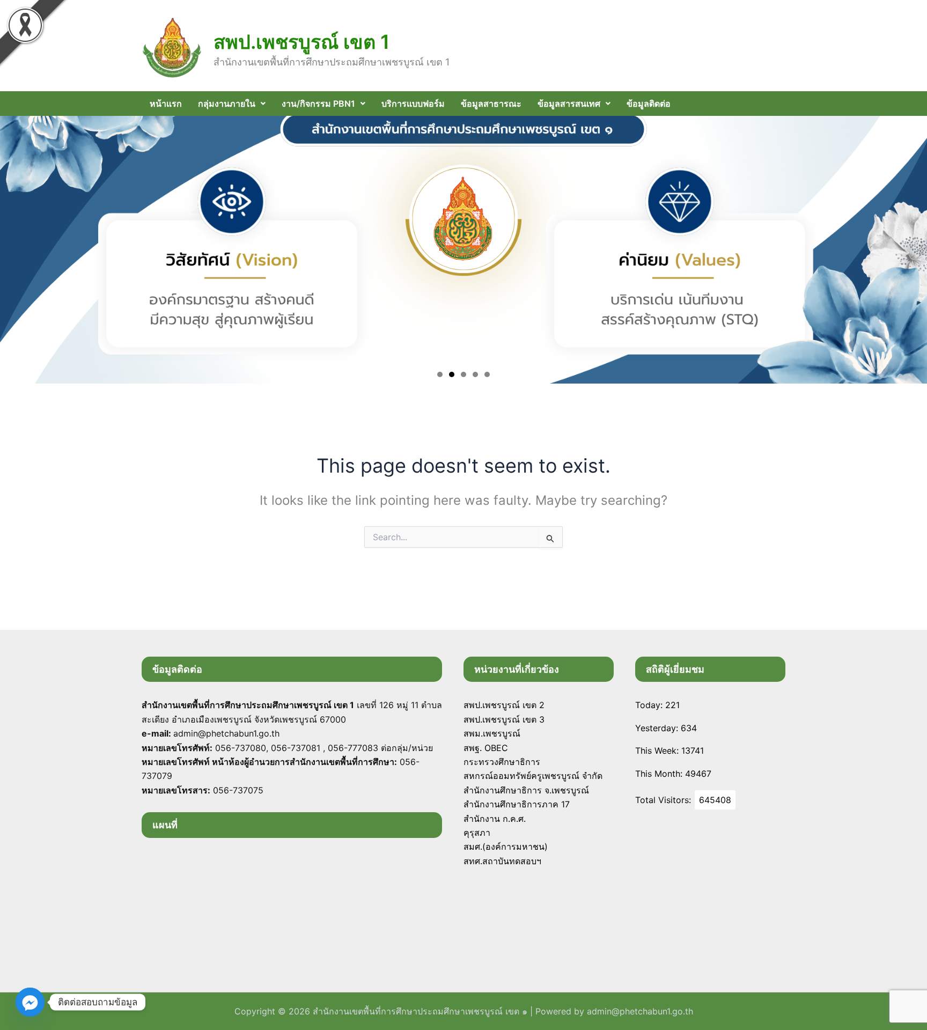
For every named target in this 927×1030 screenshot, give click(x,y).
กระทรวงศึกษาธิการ (502, 761)
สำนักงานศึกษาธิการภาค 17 (517, 804)
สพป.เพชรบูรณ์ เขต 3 (504, 719)
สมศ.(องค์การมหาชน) (506, 846)
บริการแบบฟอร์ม (413, 103)
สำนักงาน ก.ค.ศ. (495, 818)
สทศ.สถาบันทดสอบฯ (502, 861)
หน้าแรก (166, 103)
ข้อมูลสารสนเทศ (569, 103)
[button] (232, 103)
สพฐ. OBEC (486, 747)
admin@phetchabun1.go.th (640, 1011)
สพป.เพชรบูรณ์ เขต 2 (504, 705)
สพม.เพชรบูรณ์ (492, 733)
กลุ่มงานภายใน (226, 103)
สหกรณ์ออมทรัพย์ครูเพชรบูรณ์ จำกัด (533, 775)
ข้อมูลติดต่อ (649, 103)
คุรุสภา (477, 832)
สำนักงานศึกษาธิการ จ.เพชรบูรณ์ (526, 790)
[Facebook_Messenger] (30, 1002)
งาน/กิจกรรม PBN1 (318, 103)
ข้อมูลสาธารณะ (491, 103)
